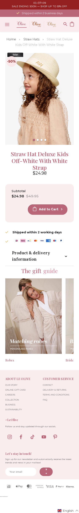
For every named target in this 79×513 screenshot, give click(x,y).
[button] (34, 140)
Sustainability (13, 409)
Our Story (11, 385)
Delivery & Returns (54, 390)
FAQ (45, 399)
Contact (48, 385)
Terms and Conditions (56, 394)
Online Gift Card (15, 390)
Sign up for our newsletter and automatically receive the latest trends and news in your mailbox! (38, 461)
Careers (10, 394)
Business (10, 404)
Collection (12, 399)
